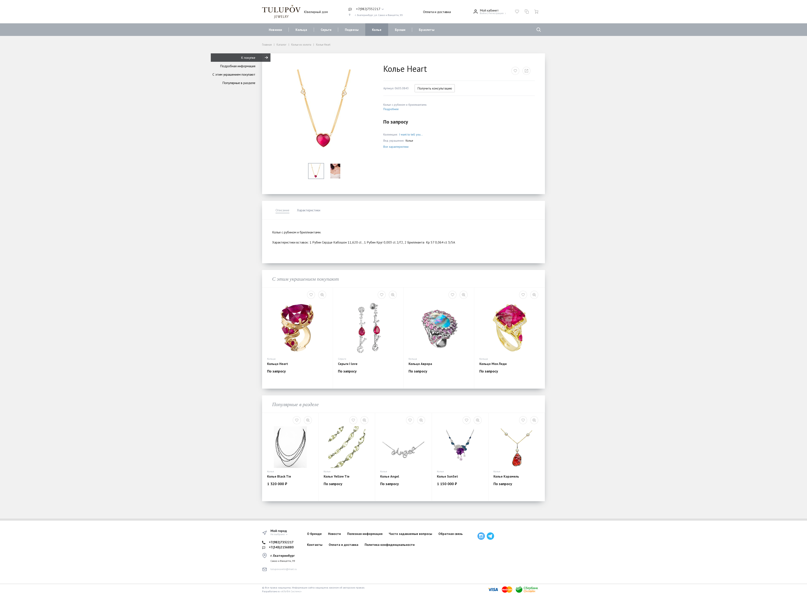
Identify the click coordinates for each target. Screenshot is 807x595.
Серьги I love (347, 364)
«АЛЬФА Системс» (291, 591)
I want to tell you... (411, 134)
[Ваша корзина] (536, 11)
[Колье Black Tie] (290, 447)
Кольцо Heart (277, 364)
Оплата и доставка (437, 12)
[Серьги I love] (368, 328)
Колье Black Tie (279, 476)
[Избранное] (517, 11)
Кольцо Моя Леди (493, 364)
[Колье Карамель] (516, 447)
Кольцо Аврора (420, 364)
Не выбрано (277, 534)
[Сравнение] (526, 11)
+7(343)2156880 (281, 547)
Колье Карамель (506, 476)
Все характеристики (396, 147)
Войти (483, 13)
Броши (400, 30)
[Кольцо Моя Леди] (509, 328)
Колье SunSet (447, 476)
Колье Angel (389, 476)
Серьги (326, 30)
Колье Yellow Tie (336, 476)
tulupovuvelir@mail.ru (283, 569)
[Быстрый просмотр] (322, 295)
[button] (375, 9)
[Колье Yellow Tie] (347, 447)
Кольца (301, 30)
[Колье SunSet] (460, 447)
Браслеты (426, 30)
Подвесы (352, 30)
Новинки (275, 30)
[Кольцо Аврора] (439, 328)
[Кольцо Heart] (297, 328)
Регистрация (496, 13)
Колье (376, 30)
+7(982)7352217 (281, 542)
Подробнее (391, 109)
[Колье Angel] (403, 447)
